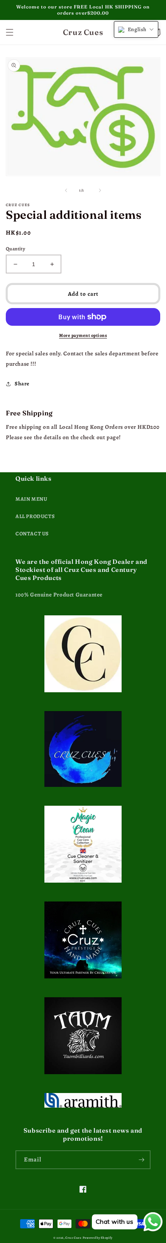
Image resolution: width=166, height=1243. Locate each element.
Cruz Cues (73, 1238)
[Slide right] (99, 190)
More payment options (83, 335)
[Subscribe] (141, 1159)
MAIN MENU (31, 499)
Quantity (15, 248)
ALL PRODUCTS (35, 516)
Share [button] (22, 383)
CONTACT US (32, 533)
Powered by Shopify (98, 1238)
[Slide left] (66, 190)
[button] (9, 32)
